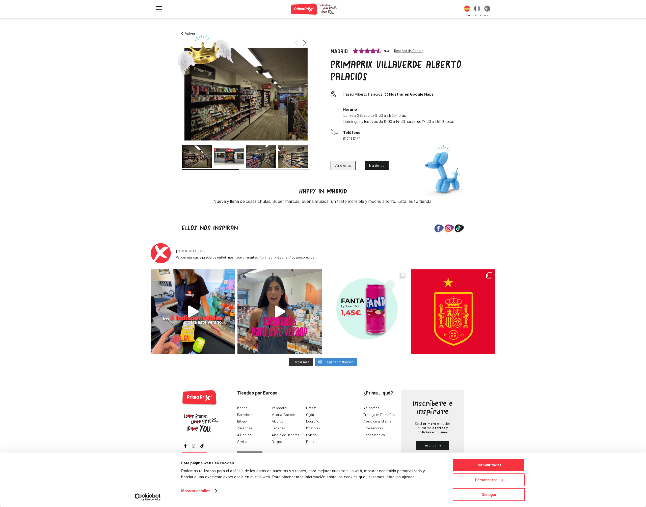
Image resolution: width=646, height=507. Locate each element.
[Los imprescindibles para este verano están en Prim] (279, 311)
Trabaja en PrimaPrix (379, 414)
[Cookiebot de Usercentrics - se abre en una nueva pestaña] (148, 497)
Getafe (311, 408)
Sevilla (242, 441)
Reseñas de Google (408, 51)
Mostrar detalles (195, 491)
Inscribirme (432, 445)
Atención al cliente (377, 421)
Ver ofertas (343, 165)
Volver (190, 33)
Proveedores (373, 428)
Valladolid (279, 408)
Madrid (242, 408)
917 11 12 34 (352, 138)
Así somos (371, 408)
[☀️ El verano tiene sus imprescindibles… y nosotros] (193, 311)
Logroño (312, 421)
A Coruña (244, 435)
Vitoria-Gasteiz (283, 414)
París (310, 441)
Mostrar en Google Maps (411, 94)
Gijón (310, 414)
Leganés (278, 428)
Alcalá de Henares (285, 435)
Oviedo (311, 435)
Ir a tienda (377, 165)
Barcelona (245, 414)
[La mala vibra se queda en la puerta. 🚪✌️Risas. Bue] (366, 311)
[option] (467, 9)
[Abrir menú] (159, 9)
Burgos (277, 441)
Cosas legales (374, 435)
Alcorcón (278, 421)
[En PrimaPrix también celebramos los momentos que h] (453, 311)
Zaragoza (244, 428)
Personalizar (486, 480)
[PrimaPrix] (314, 9)
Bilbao (242, 421)
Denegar (488, 494)
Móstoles (313, 428)
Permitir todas (488, 465)
